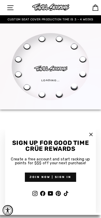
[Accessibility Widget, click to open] (8, 210)
